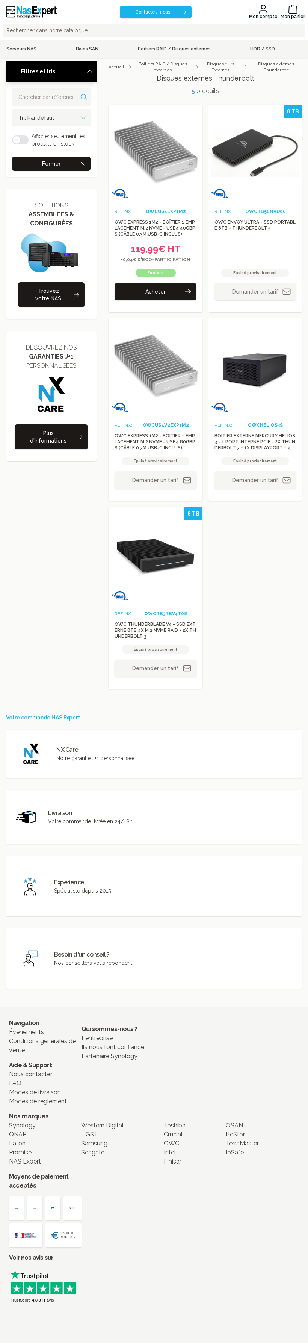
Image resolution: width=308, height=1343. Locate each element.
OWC (171, 1143)
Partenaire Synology (109, 1056)
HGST (89, 1134)
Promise (20, 1152)
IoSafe (235, 1152)
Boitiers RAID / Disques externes (163, 67)
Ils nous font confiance (113, 1047)
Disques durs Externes (220, 67)
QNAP (17, 1134)
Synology (22, 1125)
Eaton (17, 1143)
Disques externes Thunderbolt (276, 67)
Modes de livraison (35, 1092)
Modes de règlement (38, 1101)
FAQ (15, 1083)
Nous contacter (30, 1074)
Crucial (173, 1134)
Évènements (26, 1032)
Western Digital (102, 1125)
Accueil (116, 67)
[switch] (20, 139)
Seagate (92, 1152)
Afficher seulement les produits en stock (58, 140)
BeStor (235, 1134)
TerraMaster (242, 1143)
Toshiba (175, 1125)
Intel (170, 1152)
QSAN (234, 1125)
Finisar (172, 1161)
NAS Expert (25, 1161)
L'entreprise (97, 1038)
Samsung (94, 1143)
